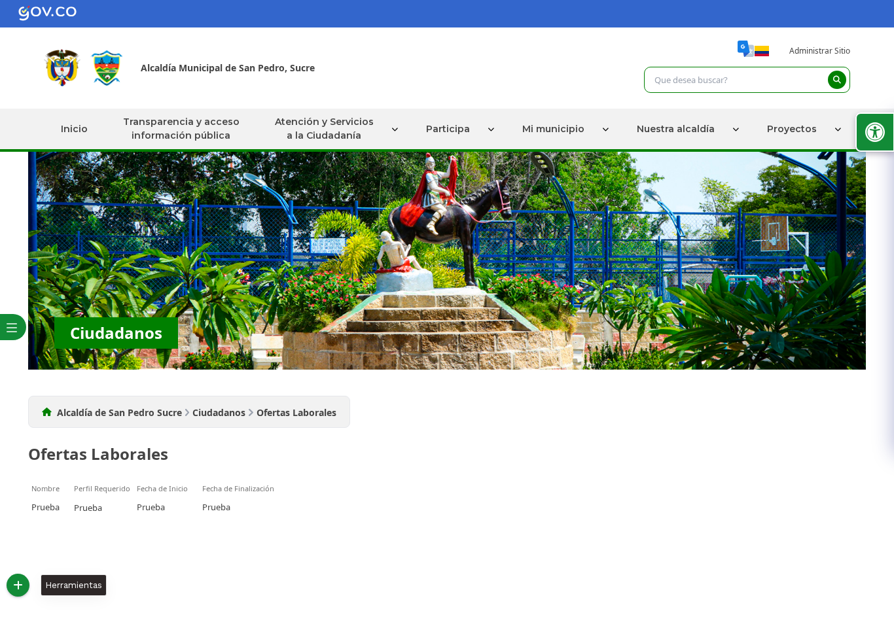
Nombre (45, 488)
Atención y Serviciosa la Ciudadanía (324, 128)
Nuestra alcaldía (676, 128)
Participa (448, 128)
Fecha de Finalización (238, 488)
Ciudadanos (218, 412)
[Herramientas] (18, 585)
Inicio (74, 128)
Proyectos (792, 128)
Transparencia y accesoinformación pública (181, 128)
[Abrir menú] (36, 496)
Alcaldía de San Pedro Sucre (119, 412)
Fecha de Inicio (162, 488)
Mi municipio (553, 128)
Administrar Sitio (819, 50)
